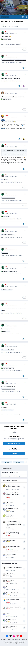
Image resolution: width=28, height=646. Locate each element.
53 (6, 586)
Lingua (3, 639)
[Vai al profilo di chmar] (4, 503)
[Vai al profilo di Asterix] (4, 485)
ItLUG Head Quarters (11, 619)
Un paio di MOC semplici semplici (14, 567)
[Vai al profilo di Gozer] (2, 116)
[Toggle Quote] (3, 150)
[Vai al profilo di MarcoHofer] (4, 515)
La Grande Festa (10, 580)
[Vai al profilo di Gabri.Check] (4, 547)
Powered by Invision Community (14, 643)
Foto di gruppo (9, 502)
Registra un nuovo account (14, 443)
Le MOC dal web (14, 26)
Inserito (11, 33)
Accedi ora (14, 453)
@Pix (3, 120)
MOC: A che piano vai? (11, 626)
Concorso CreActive (11, 554)
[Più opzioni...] (25, 33)
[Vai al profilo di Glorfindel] (4, 581)
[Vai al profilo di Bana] (4, 522)
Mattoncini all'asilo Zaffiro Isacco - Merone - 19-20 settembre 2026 (14, 494)
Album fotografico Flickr (12, 508)
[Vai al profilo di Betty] (4, 493)
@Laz (3, 128)
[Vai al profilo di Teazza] (4, 574)
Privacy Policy (10, 639)
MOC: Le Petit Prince (11, 573)
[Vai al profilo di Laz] (2, 92)
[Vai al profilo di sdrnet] (4, 600)
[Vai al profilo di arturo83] (4, 568)
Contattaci (17, 639)
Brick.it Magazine (10, 515)
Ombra (7, 613)
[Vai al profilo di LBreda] (4, 533)
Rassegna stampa (10, 540)
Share (7, 462)
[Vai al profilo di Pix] (2, 32)
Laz (18, 150)
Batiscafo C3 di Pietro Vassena (13, 592)
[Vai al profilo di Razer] (4, 608)
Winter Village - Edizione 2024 (13, 607)
